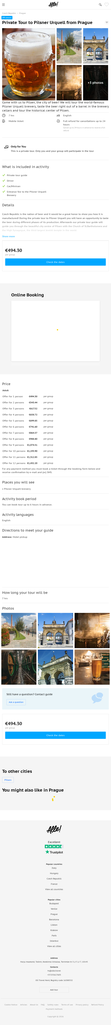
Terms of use (67, 1004)
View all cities (54, 946)
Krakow (54, 930)
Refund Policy (97, 1004)
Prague (54, 914)
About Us (34, 1004)
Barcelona (54, 919)
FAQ (43, 1004)
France (54, 884)
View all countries (54, 889)
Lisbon (54, 925)
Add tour (54, 990)
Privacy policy (82, 1004)
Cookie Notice (10, 1004)
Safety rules (52, 1004)
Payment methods (54, 1009)
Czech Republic (54, 878)
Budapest (54, 903)
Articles (23, 1004)
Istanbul (54, 941)
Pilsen (7, 779)
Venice (54, 909)
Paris (54, 935)
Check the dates (55, 262)
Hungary (54, 873)
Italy (54, 868)
